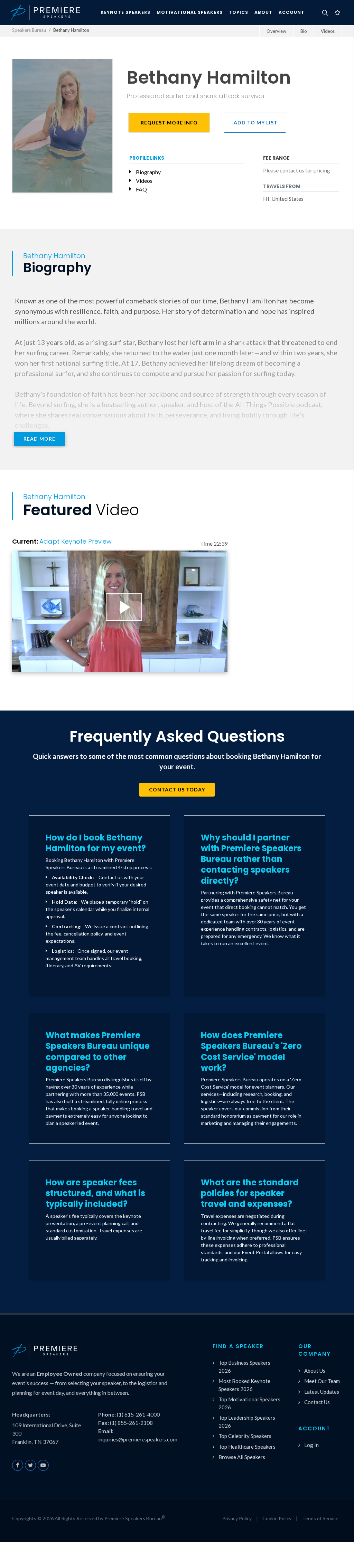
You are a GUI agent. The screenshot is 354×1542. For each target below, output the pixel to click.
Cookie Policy (276, 1518)
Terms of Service (320, 1518)
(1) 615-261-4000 (138, 1414)
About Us (314, 1370)
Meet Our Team (322, 1381)
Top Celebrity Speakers (244, 1436)
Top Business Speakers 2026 (244, 1367)
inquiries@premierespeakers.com (137, 1439)
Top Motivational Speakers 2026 (249, 1403)
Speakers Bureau (29, 30)
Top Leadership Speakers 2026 (246, 1421)
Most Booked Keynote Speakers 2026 (244, 1385)
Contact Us (317, 1402)
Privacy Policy (237, 1518)
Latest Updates (321, 1392)
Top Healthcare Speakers (247, 1447)
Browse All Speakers (241, 1457)
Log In (311, 1445)
